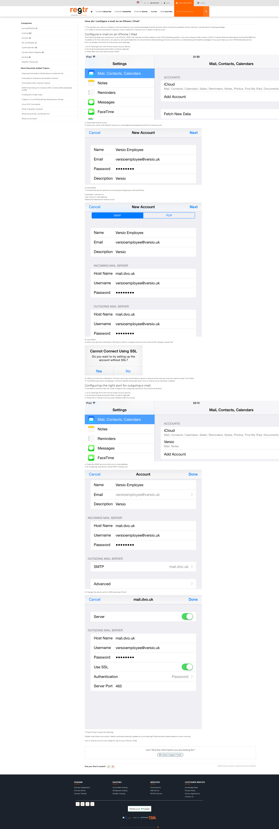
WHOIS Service (156, 794)
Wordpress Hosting (120, 791)
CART (167, 3)
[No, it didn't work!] (113, 766)
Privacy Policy (190, 791)
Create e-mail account (155, 30)
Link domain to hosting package (211, 27)
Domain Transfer (80, 794)
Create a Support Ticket (171, 755)
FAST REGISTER (185, 3)
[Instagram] (87, 804)
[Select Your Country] (138, 1)
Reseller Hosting (119, 794)
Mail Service (154, 791)
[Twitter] (82, 804)
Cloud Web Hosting (120, 788)
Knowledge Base (191, 788)
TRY (145, 3)
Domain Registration (82, 788)
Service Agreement (192, 794)
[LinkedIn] (92, 804)
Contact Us (189, 797)
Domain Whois (79, 791)
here (104, 42)
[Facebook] (78, 804)
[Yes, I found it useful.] (109, 766)
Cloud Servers (155, 788)
